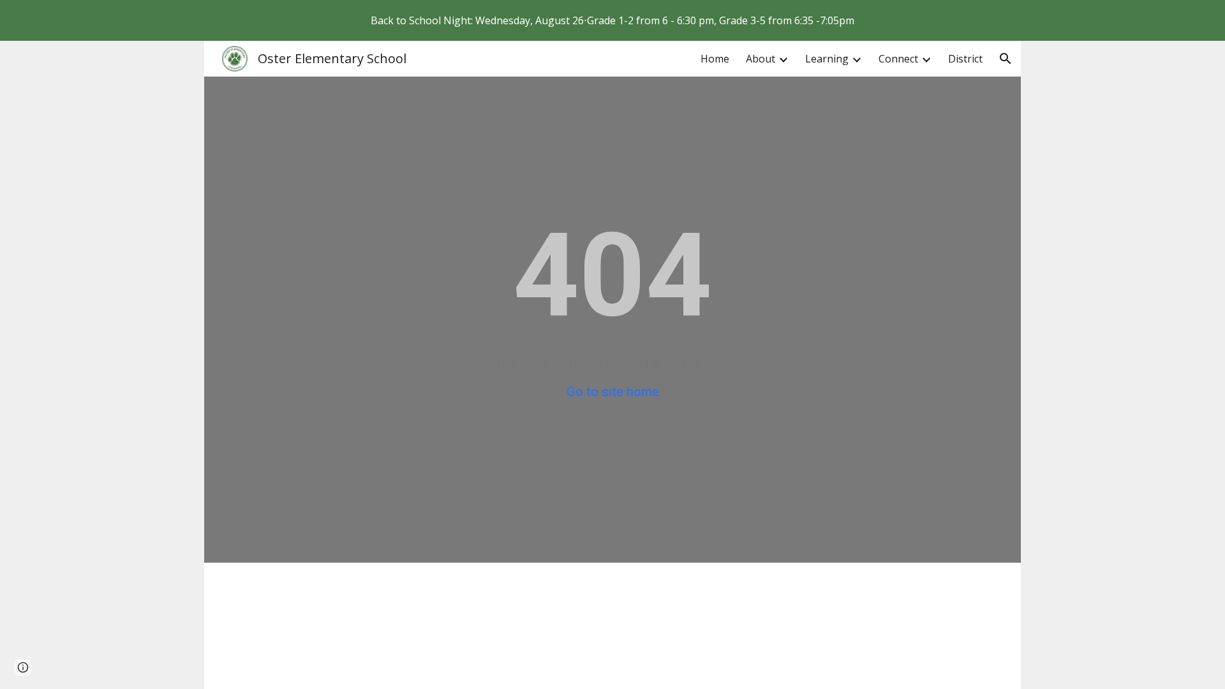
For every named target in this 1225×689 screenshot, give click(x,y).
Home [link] (715, 59)
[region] (612, 20)
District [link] (965, 59)
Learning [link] (827, 59)
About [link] (760, 59)
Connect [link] (898, 59)
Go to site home (613, 391)
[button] (1005, 58)
